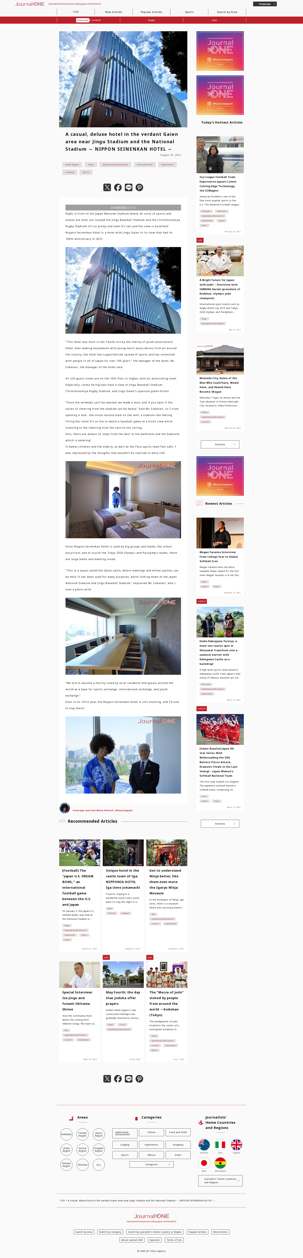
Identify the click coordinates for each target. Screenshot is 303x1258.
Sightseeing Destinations (115, 164)
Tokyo (91, 164)
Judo (214, 20)
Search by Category (110, 1231)
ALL (99, 1164)
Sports (189, 12)
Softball (89, 20)
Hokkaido (66, 1134)
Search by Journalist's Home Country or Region (155, 1231)
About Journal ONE (132, 1239)
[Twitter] (107, 188)
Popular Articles (151, 12)
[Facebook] (118, 188)
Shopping (178, 1144)
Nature (152, 1154)
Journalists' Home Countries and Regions (220, 1180)
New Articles (113, 12)
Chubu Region (66, 1149)
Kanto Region (72, 164)
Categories (151, 1164)
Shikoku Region (66, 1164)
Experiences (167, 164)
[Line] (128, 188)
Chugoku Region (99, 1149)
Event (178, 1154)
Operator (154, 1239)
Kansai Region (82, 1149)
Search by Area (227, 12)
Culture (151, 1132)
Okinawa (83, 1164)
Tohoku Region (82, 1134)
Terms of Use (174, 1239)
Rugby (151, 20)
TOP (76, 12)
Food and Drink (145, 164)
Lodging (69, 172)
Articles (220, 444)
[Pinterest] (139, 188)
